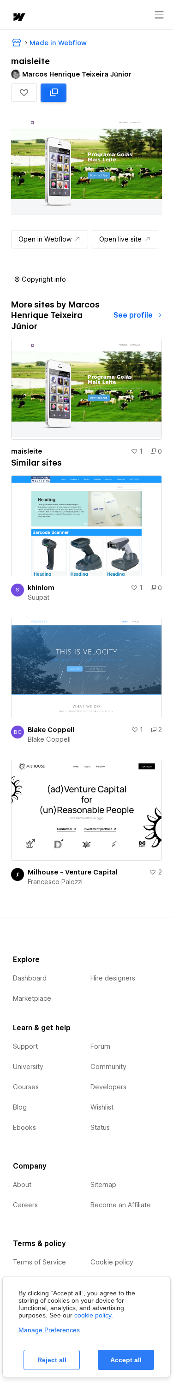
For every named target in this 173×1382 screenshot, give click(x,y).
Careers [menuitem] (25, 1205)
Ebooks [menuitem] (24, 1127)
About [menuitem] (22, 1184)
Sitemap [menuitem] (103, 1184)
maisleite (26, 451)
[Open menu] (159, 15)
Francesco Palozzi (55, 882)
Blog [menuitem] (20, 1107)
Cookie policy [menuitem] (111, 1262)
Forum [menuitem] (100, 1046)
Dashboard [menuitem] (30, 978)
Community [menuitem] (108, 1066)
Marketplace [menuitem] (32, 998)
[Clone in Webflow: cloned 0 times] (53, 92)
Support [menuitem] (25, 1046)
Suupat (38, 597)
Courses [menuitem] (26, 1087)
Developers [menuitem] (108, 1087)
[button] (24, 92)
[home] (18, 18)
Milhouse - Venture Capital (73, 872)
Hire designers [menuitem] (112, 978)
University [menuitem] (28, 1066)
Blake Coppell (51, 729)
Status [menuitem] (100, 1127)
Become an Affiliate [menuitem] (120, 1205)
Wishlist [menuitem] (101, 1107)
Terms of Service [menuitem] (39, 1262)
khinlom (41, 587)
